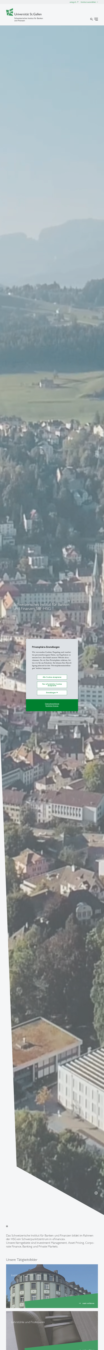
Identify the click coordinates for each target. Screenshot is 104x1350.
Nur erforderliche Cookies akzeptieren (52, 685)
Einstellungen (51, 693)
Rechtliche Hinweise (52, 706)
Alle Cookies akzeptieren (52, 677)
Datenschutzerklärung (52, 704)
